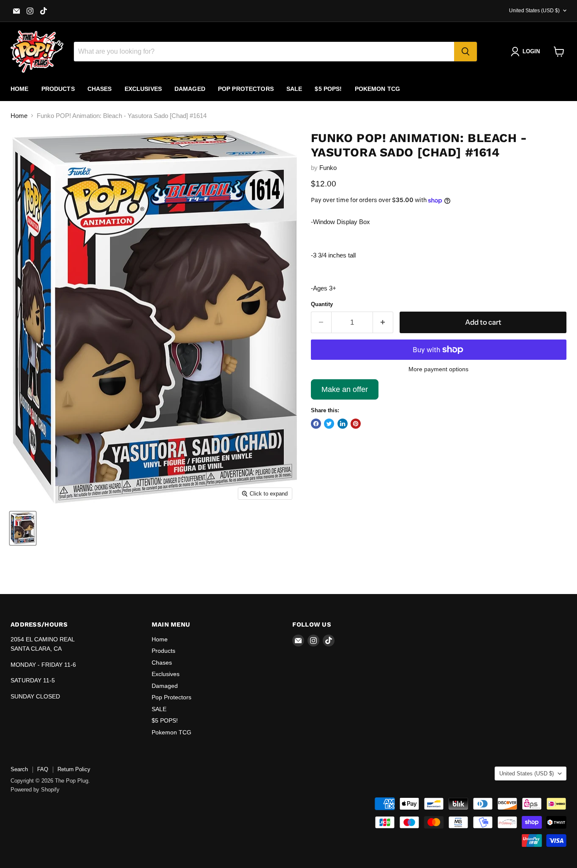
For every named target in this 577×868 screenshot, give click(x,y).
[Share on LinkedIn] (342, 424)
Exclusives (143, 88)
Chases (99, 88)
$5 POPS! (328, 88)
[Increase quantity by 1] (383, 322)
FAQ (42, 769)
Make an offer (344, 392)
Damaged (189, 88)
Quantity (322, 304)
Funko (328, 167)
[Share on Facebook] (316, 424)
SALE (294, 88)
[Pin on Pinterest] (356, 424)
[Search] (465, 51)
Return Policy (73, 769)
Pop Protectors (246, 88)
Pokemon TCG (377, 88)
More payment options (438, 369)
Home (20, 88)
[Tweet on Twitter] (329, 424)
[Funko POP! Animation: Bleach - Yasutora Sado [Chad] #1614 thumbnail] (23, 528)
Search (19, 769)
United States (534, 11)
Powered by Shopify (35, 789)
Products (58, 88)
